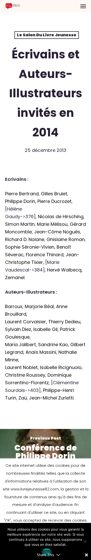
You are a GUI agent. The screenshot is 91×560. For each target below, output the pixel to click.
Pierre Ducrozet (54, 201)
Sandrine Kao (53, 344)
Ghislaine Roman (66, 239)
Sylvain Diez (18, 329)
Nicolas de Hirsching (60, 216)
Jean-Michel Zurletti (51, 398)
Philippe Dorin (20, 201)
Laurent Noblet (21, 367)
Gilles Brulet (54, 193)
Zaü (22, 398)
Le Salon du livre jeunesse (46, 35)
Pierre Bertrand (22, 193)
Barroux (13, 306)
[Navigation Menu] (83, 6)
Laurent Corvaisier (25, 321)
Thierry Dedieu (64, 321)
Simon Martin (20, 224)
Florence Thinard (44, 254)
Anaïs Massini (41, 352)
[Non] (84, 541)
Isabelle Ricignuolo (61, 367)
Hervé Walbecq (64, 270)
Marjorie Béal (39, 306)
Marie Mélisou (52, 224)
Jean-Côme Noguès (57, 232)
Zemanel (15, 277)
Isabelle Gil (45, 329)
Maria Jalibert (20, 344)
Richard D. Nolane (24, 239)
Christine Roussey (25, 375)
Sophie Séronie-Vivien (29, 247)
